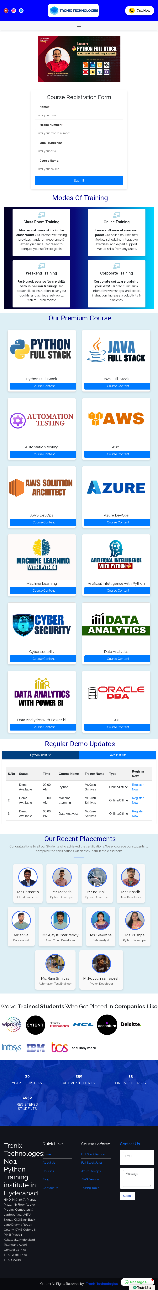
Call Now (143, 10)
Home (47, 1154)
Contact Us (50, 1188)
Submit (79, 180)
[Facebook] (6, 10)
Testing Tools (90, 1188)
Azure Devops (91, 1171)
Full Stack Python (93, 1154)
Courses (48, 1171)
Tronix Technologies (102, 1284)
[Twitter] (13, 10)
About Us (49, 1162)
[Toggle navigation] (79, 26)
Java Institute (118, 755)
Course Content (44, 386)
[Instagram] (21, 10)
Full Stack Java (91, 1162)
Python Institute (40, 755)
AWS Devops (90, 1179)
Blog (46, 1179)
